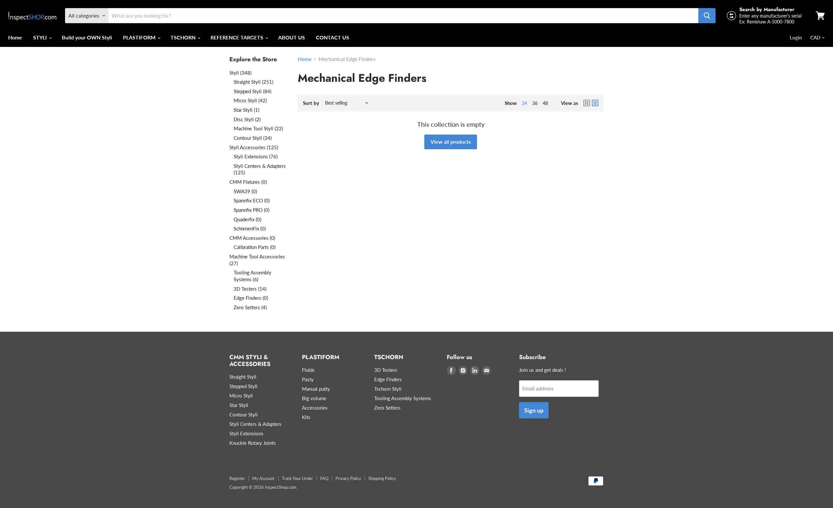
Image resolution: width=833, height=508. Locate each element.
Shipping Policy (382, 478)
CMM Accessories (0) (252, 238)
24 (524, 103)
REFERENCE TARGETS (238, 37)
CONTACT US (332, 37)
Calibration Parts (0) (255, 247)
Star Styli (238, 405)
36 (535, 103)
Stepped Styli (243, 386)
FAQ (324, 478)
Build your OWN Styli (87, 37)
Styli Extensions (246, 433)
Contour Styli (243, 414)
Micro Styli (241, 396)
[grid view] (586, 103)
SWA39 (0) (245, 191)
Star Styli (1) (246, 110)
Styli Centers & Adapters (255, 424)
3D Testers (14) (250, 289)
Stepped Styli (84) (252, 91)
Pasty (308, 379)
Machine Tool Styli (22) (258, 128)
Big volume (314, 398)
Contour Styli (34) (253, 138)
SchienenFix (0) (250, 228)
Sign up (533, 410)
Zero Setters (387, 408)
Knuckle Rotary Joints (252, 443)
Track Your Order (297, 478)
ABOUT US (291, 37)
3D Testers (385, 370)
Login (796, 37)
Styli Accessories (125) (253, 147)
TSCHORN (184, 37)
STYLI (40, 37)
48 (545, 103)
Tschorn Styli (388, 389)
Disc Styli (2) (247, 119)
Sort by (311, 103)
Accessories (315, 408)
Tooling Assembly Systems (402, 398)
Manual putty (316, 389)
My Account (263, 478)
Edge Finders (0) (251, 298)
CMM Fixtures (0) (248, 182)
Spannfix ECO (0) (252, 200)
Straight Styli (242, 377)
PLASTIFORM (140, 37)
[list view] (595, 103)
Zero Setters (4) (250, 307)
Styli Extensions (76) (256, 156)
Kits (306, 417)
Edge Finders (388, 379)
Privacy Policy (348, 478)
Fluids (308, 370)
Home (15, 37)
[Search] (707, 15)
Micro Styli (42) (250, 100)
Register (237, 478)
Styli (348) (240, 73)
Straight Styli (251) (253, 82)
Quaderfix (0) (247, 219)
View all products (450, 141)
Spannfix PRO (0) (251, 210)
